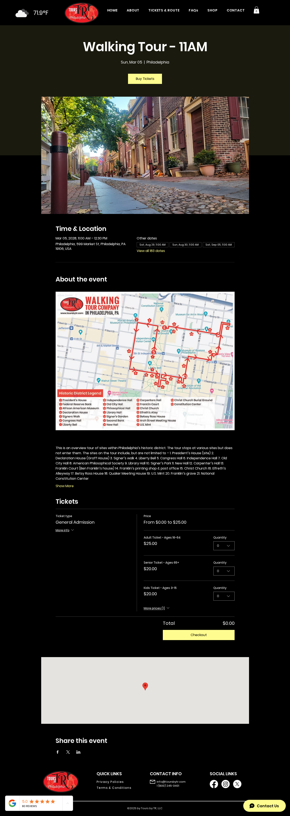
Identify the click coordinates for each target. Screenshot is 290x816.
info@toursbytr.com (171, 782)
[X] (237, 784)
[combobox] (224, 545)
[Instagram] (225, 784)
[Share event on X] (68, 752)
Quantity (220, 538)
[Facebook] (214, 784)
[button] (256, 9)
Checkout (199, 634)
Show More (65, 486)
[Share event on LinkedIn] (78, 752)
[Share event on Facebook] (58, 752)
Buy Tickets (145, 78)
